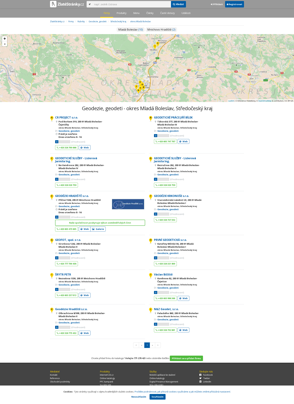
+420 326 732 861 (166, 330)
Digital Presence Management (164, 381)
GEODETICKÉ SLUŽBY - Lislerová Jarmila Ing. (76, 159)
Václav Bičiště (163, 274)
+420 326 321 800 (166, 263)
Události (186, 13)
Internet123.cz (106, 374)
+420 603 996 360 (166, 298)
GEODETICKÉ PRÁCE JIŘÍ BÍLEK (173, 117)
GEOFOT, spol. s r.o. (68, 240)
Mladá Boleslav (130, 29)
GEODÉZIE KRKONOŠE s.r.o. (171, 196)
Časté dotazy (167, 13)
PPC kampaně (106, 381)
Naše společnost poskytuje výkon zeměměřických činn (100, 222)
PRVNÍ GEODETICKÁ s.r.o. (170, 240)
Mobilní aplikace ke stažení (162, 374)
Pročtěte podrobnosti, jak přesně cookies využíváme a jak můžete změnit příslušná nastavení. (183, 391)
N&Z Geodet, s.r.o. (166, 309)
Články (149, 13)
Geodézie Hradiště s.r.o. (71, 309)
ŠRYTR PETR (63, 274)
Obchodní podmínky (60, 381)
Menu (136, 13)
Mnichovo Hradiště (161, 29)
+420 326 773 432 (67, 333)
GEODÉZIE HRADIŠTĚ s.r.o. (72, 196)
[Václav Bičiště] (136, 88)
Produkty (121, 13)
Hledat (179, 4)
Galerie (99, 229)
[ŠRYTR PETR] (155, 47)
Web (86, 147)
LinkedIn (207, 381)
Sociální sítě (105, 385)
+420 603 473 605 (67, 229)
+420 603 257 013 (67, 295)
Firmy (107, 13)
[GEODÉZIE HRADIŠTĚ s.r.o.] (158, 44)
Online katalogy (107, 378)
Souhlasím (158, 396)
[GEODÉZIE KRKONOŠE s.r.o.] (140, 89)
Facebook (208, 374)
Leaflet (231, 100)
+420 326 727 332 (166, 219)
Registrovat (235, 4)
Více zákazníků (156, 385)
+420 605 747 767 (166, 141)
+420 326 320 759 (67, 185)
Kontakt (53, 374)
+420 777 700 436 (67, 263)
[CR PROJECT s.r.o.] (138, 91)
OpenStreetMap (264, 100)
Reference (55, 378)
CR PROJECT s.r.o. (66, 117)
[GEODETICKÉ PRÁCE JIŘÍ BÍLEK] (143, 88)
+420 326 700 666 (67, 147)
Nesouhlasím (138, 396)
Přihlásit (218, 4)
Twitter (206, 378)
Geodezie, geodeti (69, 130)
